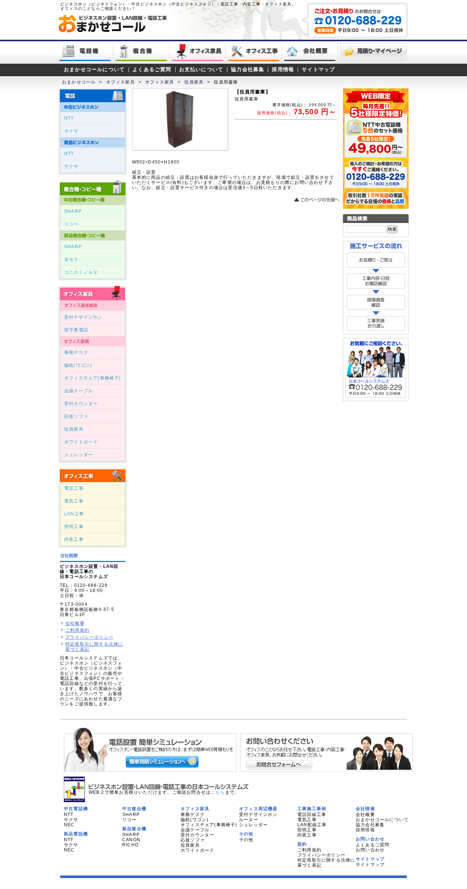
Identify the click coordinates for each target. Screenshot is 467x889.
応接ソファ (76, 416)
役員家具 (194, 82)
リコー (71, 224)
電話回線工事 (311, 814)
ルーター (248, 819)
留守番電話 (76, 329)
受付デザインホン (83, 317)
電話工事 (74, 488)
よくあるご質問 (151, 69)
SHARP (73, 211)
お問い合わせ (370, 850)
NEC (69, 824)
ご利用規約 (77, 630)
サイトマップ (318, 69)
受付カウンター (81, 403)
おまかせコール (79, 82)
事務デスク (76, 352)
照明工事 (74, 526)
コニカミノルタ (81, 272)
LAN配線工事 (312, 824)
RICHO (130, 844)
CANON (131, 839)
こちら (218, 792)
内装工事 (74, 539)
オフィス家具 (120, 82)
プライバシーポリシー (89, 637)
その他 (246, 839)
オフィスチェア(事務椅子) (92, 378)
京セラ (71, 259)
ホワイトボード (81, 442)
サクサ (71, 131)
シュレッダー (78, 454)
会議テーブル (78, 390)
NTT (69, 118)
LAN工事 (74, 513)
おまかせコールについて (94, 69)
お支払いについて (201, 69)
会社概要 (75, 623)
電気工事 (74, 501)
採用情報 (283, 69)
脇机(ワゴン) (78, 365)
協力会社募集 (247, 69)
